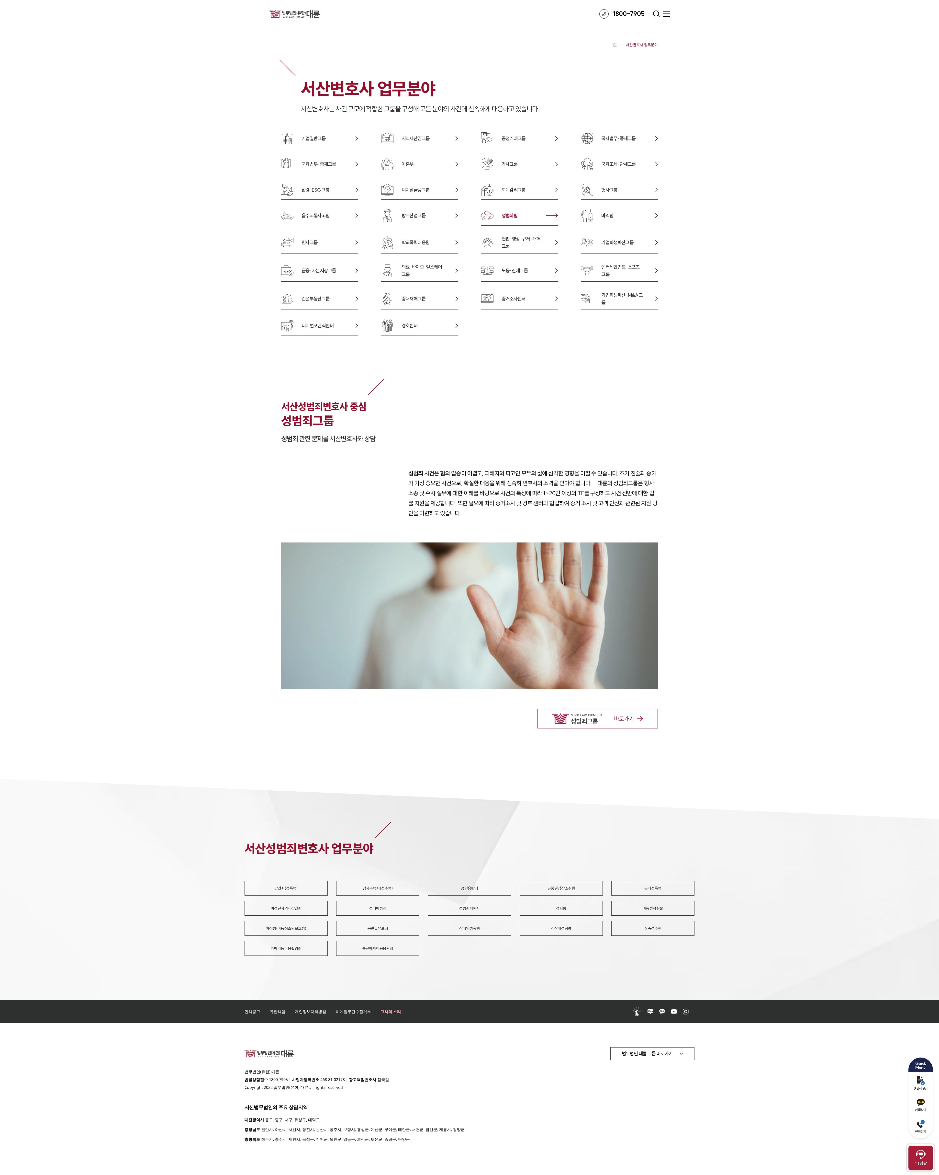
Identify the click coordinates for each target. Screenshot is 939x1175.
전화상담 (920, 1131)
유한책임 (277, 1011)
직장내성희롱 (561, 928)
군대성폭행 (652, 888)
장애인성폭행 (469, 928)
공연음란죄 (469, 888)
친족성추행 (652, 928)
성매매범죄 (377, 908)
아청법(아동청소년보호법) (286, 928)
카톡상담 (920, 1110)
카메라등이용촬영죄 (286, 948)
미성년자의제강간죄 (286, 908)
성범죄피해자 (469, 908)
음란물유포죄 (378, 928)
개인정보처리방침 (310, 1011)
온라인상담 (921, 1089)
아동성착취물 (653, 908)
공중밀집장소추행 (561, 888)
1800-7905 (278, 1079)
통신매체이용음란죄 (377, 948)
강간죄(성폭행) (286, 888)
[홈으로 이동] (615, 45)
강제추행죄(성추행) (378, 888)
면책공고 (252, 1011)
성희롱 (561, 908)
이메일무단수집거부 (353, 1011)
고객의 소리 (390, 1011)
